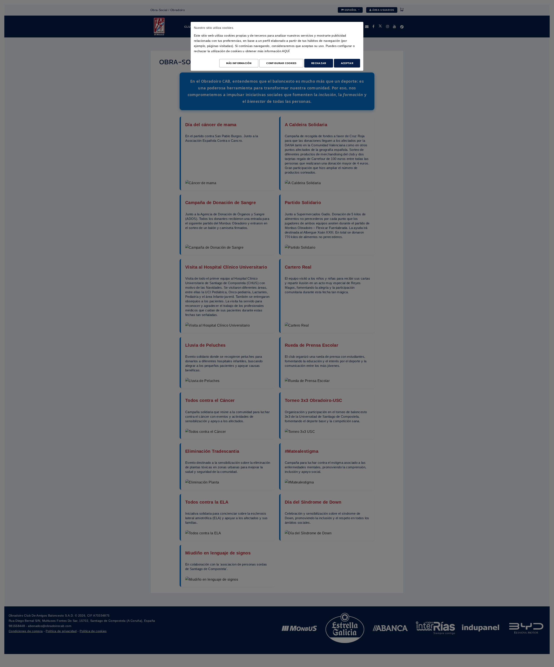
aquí (286, 51)
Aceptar (347, 63)
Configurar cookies (281, 63)
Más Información (239, 63)
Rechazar (318, 63)
